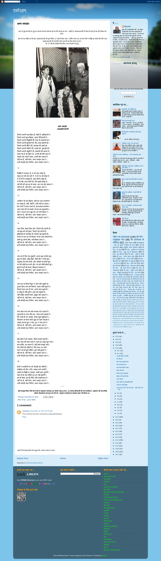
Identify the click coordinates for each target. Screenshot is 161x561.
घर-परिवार (132, 312)
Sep (118, 396)
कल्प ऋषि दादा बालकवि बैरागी (125, 382)
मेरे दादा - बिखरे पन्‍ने (119, 275)
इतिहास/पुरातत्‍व (118, 306)
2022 (117, 348)
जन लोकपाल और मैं (121, 277)
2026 (117, 336)
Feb (118, 410)
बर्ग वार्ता (106, 513)
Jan (118, 413)
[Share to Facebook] (50, 397)
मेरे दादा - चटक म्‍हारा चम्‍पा (125, 256)
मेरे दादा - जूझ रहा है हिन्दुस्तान (127, 252)
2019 (117, 423)
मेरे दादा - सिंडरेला (135, 324)
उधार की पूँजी (135, 281)
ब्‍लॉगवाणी (106, 516)
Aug (118, 399)
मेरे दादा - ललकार (126, 289)
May (118, 405)
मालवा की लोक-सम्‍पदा (119, 293)
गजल (141, 316)
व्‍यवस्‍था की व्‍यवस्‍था (133, 293)
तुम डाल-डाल (116, 304)
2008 (117, 452)
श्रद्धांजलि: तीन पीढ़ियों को (129, 109)
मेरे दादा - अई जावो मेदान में (122, 268)
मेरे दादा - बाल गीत (137, 291)
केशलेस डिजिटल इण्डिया (125, 302)
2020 (117, 420)
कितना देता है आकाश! (122, 373)
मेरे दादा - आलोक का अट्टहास (134, 250)
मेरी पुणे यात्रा (135, 295)
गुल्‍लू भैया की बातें (137, 302)
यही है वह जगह (108, 521)
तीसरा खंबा (107, 505)
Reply (24, 417)
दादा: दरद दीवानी (135, 318)
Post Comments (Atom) (35, 463)
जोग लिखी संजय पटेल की (111, 497)
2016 (117, 431)
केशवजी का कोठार (123, 312)
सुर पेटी (106, 547)
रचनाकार (106, 524)
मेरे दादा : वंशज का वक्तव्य (132, 266)
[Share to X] (48, 397)
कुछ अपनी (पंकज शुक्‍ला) (110, 487)
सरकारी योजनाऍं (134, 310)
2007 (117, 454)
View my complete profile (121, 57)
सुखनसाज (106, 545)
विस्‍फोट (106, 531)
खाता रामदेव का (128, 306)
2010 (117, 446)
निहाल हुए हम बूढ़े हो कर (128, 120)
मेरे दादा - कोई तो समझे (136, 254)
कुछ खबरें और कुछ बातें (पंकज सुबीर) (114, 492)
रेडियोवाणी (106, 529)
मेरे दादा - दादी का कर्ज (124, 324)
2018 (117, 426)
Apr (118, 407)
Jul (118, 402)
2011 (117, 443)
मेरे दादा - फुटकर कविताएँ (28, 400)
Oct (118, 393)
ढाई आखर (106, 503)
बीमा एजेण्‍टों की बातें (139, 306)
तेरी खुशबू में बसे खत (109, 508)
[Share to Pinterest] (52, 397)
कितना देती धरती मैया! (122, 376)
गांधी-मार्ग (125, 287)
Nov (118, 353)
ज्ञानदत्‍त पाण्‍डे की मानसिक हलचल (113, 500)
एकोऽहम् (19, 10)
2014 (117, 434)
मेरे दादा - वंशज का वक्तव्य (137, 304)
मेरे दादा (132, 245)
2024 (117, 342)
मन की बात (119, 359)
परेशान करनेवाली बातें (120, 314)
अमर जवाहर (120, 379)
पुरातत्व (124, 320)
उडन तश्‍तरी (107, 479)
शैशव (105, 537)
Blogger (104, 555)
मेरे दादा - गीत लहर (134, 322)
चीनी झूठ (115, 318)
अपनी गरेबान (129, 243)
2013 (117, 437)
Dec (118, 350)
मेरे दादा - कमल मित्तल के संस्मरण (123, 308)
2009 (117, 449)
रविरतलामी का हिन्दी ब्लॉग (110, 526)
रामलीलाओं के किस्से (134, 297)
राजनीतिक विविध (121, 316)
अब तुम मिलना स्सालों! (122, 356)
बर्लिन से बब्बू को (130, 261)
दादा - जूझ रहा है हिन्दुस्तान (124, 318)
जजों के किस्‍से (140, 312)
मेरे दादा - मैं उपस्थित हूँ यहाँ (136, 275)
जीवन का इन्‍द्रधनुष (121, 236)
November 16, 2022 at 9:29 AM (41, 411)
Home (63, 458)
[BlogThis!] (46, 397)
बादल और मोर (120, 370)
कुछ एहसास (107, 489)
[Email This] (44, 397)
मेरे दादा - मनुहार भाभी (131, 270)
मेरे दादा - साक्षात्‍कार (126, 285)
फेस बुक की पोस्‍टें (133, 320)
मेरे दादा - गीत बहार (124, 322)
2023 (117, 345)
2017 (117, 428)
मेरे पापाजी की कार (121, 365)
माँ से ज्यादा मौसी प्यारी (122, 362)
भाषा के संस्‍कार (125, 304)
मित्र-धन (106, 518)
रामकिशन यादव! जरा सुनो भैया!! (130, 143)
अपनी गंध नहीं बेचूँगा (122, 385)
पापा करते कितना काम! (123, 367)
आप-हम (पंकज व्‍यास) (110, 476)
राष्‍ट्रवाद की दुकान (121, 281)
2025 (117, 339)
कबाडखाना (107, 482)
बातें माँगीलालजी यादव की (137, 279)
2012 (117, 440)
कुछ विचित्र (123, 300)
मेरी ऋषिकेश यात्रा (132, 314)
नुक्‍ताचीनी (106, 510)
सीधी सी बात (125, 218)
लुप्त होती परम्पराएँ (132, 316)
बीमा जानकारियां (134, 277)
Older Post (103, 458)
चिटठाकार (106, 495)
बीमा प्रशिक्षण (132, 300)
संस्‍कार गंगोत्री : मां (123, 310)
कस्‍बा (105, 484)
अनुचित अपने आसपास (130, 247)
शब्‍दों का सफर (107, 534)
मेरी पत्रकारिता (125, 291)
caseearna (26, 411)
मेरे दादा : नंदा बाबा (134, 272)
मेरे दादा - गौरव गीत (130, 263)
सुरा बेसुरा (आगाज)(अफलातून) (112, 550)
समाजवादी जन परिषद (109, 542)
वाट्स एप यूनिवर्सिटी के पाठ (124, 326)
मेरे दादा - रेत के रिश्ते (127, 259)
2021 (117, 417)
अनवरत (106, 474)
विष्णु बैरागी (127, 26)
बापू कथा (128, 283)
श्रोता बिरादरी (107, 539)
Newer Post (22, 458)
